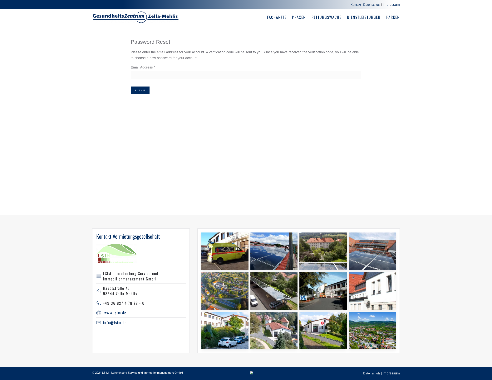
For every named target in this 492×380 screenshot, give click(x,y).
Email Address (143, 67)
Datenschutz (371, 4)
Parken (393, 17)
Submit (140, 90)
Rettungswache (326, 17)
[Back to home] (135, 17)
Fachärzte (276, 17)
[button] (224, 251)
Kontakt (356, 4)
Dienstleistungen (364, 17)
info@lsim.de (115, 322)
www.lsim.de (115, 313)
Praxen (299, 17)
